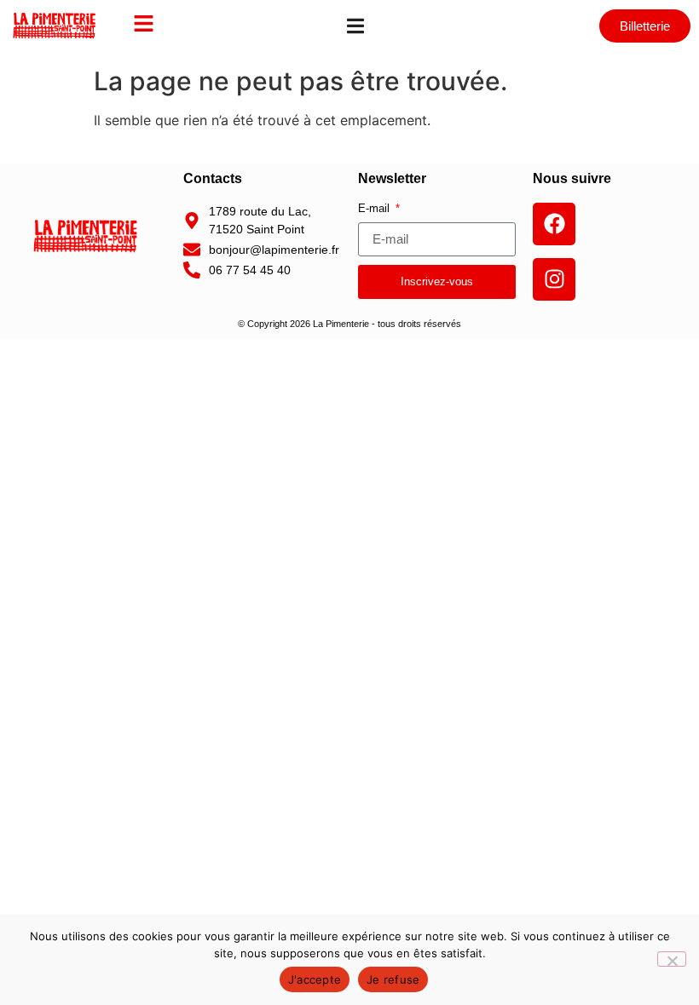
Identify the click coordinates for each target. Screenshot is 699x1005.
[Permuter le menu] (355, 26)
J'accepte (314, 979)
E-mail (375, 209)
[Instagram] (554, 279)
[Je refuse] (671, 959)
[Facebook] (554, 224)
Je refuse (393, 979)
